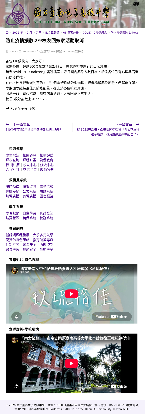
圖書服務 (46, 196)
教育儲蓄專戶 (43, 240)
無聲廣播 (12, 196)
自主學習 (29, 213)
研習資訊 (29, 186)
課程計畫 (29, 160)
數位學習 (12, 249)
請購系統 (46, 191)
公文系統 (29, 191)
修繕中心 (47, 165)
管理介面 (20, 409)
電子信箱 (46, 186)
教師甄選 (47, 169)
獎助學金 (46, 249)
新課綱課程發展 (17, 235)
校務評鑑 (46, 155)
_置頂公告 (45, 51)
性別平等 (12, 244)
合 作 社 (13, 169)
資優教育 (46, 160)
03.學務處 (57, 51)
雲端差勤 (12, 191)
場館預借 (12, 186)
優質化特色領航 (17, 240)
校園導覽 (29, 155)
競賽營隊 (12, 218)
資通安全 (29, 249)
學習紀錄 (12, 213)
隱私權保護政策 (38, 409)
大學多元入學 (43, 235)
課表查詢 (12, 160)
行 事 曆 (13, 165)
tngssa (12, 51)
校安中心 (30, 165)
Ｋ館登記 (46, 213)
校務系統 (46, 218)
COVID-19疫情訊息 (73, 51)
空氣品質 (30, 169)
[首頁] (7, 32)
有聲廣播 (29, 196)
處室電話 (12, 155)
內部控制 (46, 244)
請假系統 (29, 218)
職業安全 (29, 244)
